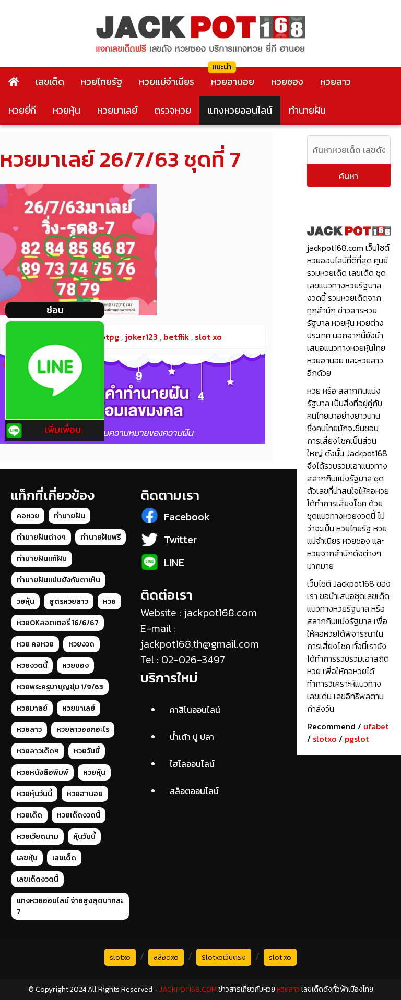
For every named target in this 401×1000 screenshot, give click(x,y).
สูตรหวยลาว (68, 601)
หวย (109, 601)
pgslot (357, 739)
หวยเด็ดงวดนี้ (78, 815)
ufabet (375, 726)
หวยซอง (287, 82)
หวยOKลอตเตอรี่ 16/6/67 (58, 622)
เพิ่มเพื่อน (63, 429)
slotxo (325, 739)
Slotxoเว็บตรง (224, 957)
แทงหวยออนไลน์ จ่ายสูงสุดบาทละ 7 (70, 906)
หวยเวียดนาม (37, 836)
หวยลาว (335, 82)
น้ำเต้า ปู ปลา (192, 736)
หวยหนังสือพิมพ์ (42, 772)
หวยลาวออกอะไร (82, 729)
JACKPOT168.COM (188, 989)
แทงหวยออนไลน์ (240, 110)
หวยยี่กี (22, 110)
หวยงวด (81, 644)
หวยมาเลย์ (117, 110)
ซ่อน (55, 310)
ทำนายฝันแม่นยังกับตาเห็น (58, 580)
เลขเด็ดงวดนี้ (37, 879)
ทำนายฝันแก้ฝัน (42, 558)
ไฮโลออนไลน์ (192, 764)
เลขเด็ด (50, 82)
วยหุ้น (25, 601)
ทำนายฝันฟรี (100, 537)
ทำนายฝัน (307, 110)
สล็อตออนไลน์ (194, 791)
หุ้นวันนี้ (84, 836)
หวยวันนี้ (87, 751)
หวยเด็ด (29, 815)
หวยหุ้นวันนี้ (34, 793)
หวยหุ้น (66, 110)
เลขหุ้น (27, 857)
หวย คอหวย (35, 644)
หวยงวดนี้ (32, 665)
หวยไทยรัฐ (101, 82)
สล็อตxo (166, 957)
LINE (174, 562)
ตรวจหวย (172, 110)
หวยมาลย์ (32, 708)
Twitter (180, 539)
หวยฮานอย (232, 82)
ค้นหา (348, 175)
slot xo (280, 957)
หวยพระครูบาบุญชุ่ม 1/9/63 (60, 686)
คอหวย (28, 515)
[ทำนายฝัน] (132, 399)
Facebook (187, 517)
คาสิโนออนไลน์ (195, 709)
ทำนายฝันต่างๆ (41, 537)
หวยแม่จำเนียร (166, 82)
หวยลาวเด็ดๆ (38, 751)
